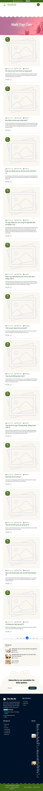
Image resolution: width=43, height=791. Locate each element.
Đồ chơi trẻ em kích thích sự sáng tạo (17, 71)
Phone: (5, 717)
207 (24, 638)
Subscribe (32, 688)
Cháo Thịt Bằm (15, 661)
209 (30, 638)
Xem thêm (7, 79)
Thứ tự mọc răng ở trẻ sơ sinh (15, 328)
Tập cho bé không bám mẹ (14, 376)
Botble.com (12, 788)
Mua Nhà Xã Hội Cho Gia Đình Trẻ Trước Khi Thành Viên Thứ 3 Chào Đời (38, 761)
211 (36, 638)
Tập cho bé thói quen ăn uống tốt (16, 525)
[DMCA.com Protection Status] (8, 709)
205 (17, 638)
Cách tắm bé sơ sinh (12, 477)
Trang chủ (18, 26)
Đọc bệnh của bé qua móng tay (15, 120)
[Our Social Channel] (26, 1)
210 (33, 638)
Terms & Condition (28, 787)
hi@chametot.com (20, 1)
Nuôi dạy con (9, 68)
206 (21, 638)
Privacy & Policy (36, 787)
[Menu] (38, 4)
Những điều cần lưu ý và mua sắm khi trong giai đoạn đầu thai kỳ (38, 734)
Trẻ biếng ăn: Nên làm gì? (13, 624)
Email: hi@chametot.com (9, 715)
